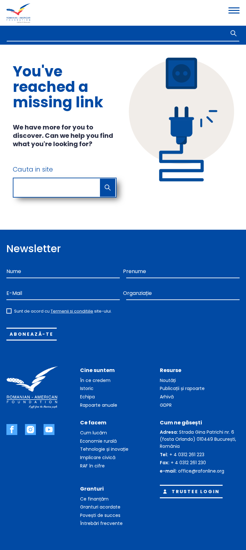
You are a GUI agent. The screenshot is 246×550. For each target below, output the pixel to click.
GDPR (166, 405)
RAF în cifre (92, 466)
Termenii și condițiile (72, 311)
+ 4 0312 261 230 (188, 462)
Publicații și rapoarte (182, 388)
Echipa (87, 397)
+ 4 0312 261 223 (186, 454)
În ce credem (95, 380)
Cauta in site (33, 169)
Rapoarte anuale (98, 405)
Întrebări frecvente (101, 523)
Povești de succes (100, 515)
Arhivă (167, 397)
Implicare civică (97, 457)
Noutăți (168, 380)
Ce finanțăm (94, 499)
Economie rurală (98, 441)
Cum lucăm (93, 433)
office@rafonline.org (201, 471)
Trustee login (195, 491)
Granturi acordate (100, 507)
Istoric (87, 388)
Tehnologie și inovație (104, 449)
